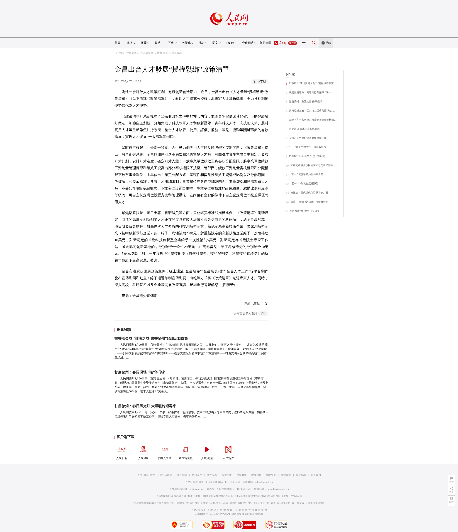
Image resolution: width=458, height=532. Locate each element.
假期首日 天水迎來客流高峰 (304, 129)
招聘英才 (197, 475)
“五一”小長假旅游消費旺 (304, 183)
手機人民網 (164, 458)
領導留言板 (186, 458)
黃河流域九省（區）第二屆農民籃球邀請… (313, 110)
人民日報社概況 (146, 475)
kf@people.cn (196, 489)
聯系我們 (316, 475)
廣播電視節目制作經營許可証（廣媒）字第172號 (275, 496)
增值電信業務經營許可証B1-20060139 (224, 496)
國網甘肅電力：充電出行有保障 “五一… (311, 92)
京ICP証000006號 (280, 503)
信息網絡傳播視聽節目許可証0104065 (154, 503)
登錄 (328, 42)
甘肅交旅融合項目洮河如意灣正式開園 (312, 165)
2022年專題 (146, 53)
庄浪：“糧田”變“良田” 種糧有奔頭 (309, 201)
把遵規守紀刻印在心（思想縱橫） (308, 156)
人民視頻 (207, 458)
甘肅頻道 (131, 53)
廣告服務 (212, 475)
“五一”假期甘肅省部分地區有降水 (307, 147)
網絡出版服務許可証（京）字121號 (249, 503)
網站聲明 (271, 475)
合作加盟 (227, 475)
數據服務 (256, 475)
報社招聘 (182, 475)
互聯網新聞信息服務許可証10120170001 (178, 496)
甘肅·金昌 (162, 53)
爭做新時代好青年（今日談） (305, 211)
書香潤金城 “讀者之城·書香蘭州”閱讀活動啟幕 (151, 338)
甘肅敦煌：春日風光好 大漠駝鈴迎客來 (145, 406)
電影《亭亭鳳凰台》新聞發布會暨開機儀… (313, 119)
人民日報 (122, 458)
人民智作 (228, 458)
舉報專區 (265, 42)
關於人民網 (166, 475)
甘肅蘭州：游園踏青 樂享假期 (305, 101)
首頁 (117, 42)
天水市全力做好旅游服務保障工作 (308, 138)
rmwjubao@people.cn (278, 489)
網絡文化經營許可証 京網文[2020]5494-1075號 (202, 503)
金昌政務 (177, 53)
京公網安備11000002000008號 (308, 503)
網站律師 (286, 475)
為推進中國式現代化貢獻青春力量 (309, 192)
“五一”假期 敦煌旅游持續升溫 (307, 174)
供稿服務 (242, 475)
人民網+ (143, 458)
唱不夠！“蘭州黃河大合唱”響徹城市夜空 (311, 83)
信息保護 (301, 475)
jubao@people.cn (264, 482)
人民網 (119, 53)
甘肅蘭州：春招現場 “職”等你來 (139, 372)
